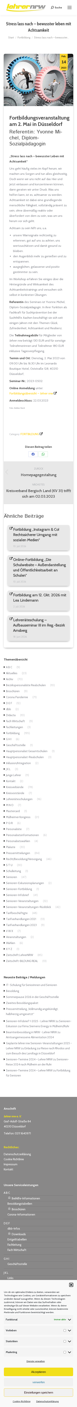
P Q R (9, 823)
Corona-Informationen (21, 1214)
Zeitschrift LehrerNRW (19, 955)
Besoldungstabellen (19, 1203)
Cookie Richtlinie (14, 1159)
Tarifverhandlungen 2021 (21, 919)
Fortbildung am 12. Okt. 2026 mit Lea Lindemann (39, 598)
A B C (9, 667)
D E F (9, 703)
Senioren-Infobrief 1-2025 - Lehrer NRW (30, 1021)
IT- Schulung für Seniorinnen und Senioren (31, 985)
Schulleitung (13, 871)
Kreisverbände (15, 787)
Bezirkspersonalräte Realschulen (26, 685)
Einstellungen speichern (38, 1392)
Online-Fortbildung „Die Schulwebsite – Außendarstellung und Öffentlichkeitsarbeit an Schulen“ (39, 567)
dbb (8, 709)
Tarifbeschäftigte (17, 913)
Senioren (11, 877)
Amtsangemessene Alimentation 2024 (30, 1037)
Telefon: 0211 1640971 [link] (17, 1133)
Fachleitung (14, 1244)
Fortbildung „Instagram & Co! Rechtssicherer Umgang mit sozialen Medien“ (36, 534)
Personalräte (14, 829)
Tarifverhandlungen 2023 (21, 925)
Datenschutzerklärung (47, 1401)
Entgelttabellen (17, 1239)
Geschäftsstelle (16, 745)
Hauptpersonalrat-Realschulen (25, 757)
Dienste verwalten (36, 1361)
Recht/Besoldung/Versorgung (24, 859)
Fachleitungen (14, 727)
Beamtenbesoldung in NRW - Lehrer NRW (31, 1032)
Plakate (10, 847)
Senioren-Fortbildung (19, 889)
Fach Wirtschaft (15, 721)
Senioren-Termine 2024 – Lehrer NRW (29, 1059)
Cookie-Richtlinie (21, 1401)
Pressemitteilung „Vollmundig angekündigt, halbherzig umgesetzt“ (32, 1011)
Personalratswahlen (18, 841)
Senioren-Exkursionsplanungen (25, 883)
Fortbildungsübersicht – (31, 393)
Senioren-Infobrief (17, 895)
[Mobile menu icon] (69, 7)
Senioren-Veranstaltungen (22, 901)
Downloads (18, 1234)
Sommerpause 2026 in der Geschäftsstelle (32, 997)
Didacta (11, 715)
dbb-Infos (13, 1228)
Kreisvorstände (15, 793)
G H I (8, 739)
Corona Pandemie (17, 697)
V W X (9, 931)
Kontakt (11, 781)
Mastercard (13, 811)
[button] (71, 1285)
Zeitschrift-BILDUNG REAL (22, 961)
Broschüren (13, 691)
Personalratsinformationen (22, 835)
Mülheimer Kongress (18, 817)
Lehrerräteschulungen (19, 799)
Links (10, 1278)
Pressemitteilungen (18, 853)
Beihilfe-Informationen (25, 1198)
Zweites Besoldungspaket (22, 1003)
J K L (8, 769)
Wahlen (10, 943)
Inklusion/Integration (18, 763)
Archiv (9, 679)
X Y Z (9, 949)
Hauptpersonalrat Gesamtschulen (26, 751)
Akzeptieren (38, 1371)
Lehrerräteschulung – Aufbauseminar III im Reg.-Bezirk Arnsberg (39, 625)
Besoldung (12, 991)
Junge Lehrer (13, 775)
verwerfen (39, 1382)
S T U (9, 865)
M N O (9, 805)
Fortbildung (30, 434)
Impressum (10, 1164)
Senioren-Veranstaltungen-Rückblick (28, 907)
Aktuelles (11, 673)
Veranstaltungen (16, 937)
